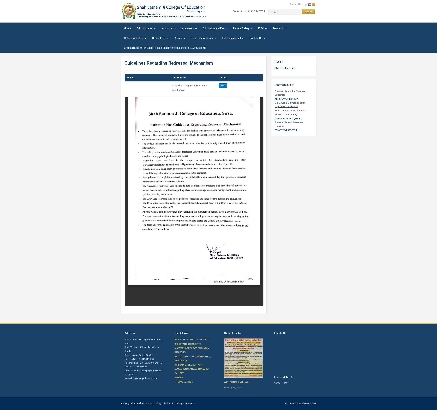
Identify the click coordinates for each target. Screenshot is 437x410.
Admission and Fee (213, 28)
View (222, 85)
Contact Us (295, 4)
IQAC (261, 28)
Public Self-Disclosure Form (191, 339)
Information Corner (202, 38)
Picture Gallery (241, 28)
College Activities (133, 38)
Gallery (179, 373)
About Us (167, 28)
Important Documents (187, 344)
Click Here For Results (285, 68)
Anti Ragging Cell (231, 38)
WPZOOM (311, 403)
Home (127, 28)
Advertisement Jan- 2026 (237, 382)
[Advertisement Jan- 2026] (243, 357)
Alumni (178, 38)
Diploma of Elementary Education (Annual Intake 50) (191, 367)
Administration (145, 28)
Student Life (159, 38)
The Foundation (183, 382)
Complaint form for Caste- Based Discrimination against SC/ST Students (165, 47)
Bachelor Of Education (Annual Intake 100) (193, 358)
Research (278, 28)
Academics (187, 28)
